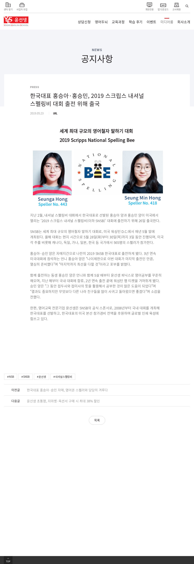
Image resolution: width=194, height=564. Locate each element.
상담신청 (84, 21)
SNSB (26, 376)
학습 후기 (136, 21)
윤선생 (42, 376)
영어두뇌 (101, 21)
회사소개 (183, 21)
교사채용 (176, 9)
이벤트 (151, 21)
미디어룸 (166, 21)
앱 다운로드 (163, 9)
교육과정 (118, 21)
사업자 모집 (21, 9)
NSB (11, 376)
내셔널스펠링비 (63, 376)
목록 (97, 420)
